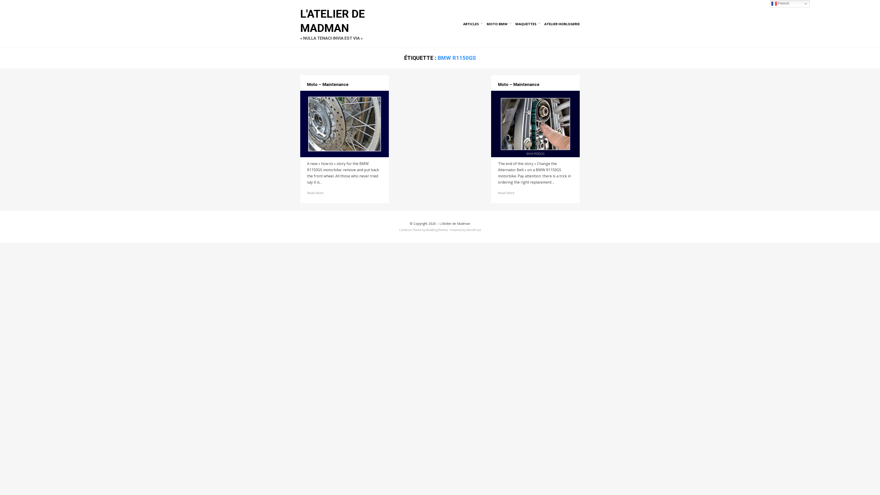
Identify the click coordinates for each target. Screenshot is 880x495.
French (783, 3)
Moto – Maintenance (328, 84)
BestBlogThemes (437, 230)
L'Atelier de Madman (455, 223)
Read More (315, 193)
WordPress (474, 230)
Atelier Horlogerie (562, 24)
